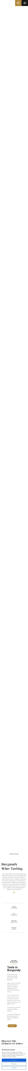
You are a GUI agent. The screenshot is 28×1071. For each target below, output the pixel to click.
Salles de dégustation (14, 921)
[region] (14, 1059)
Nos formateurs (14, 914)
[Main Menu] (25, 3)
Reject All (14, 1067)
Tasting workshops (14, 907)
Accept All (14, 1060)
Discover (12, 1025)
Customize (14, 1064)
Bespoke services (14, 928)
